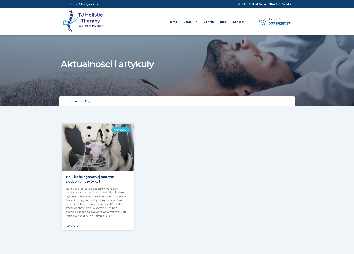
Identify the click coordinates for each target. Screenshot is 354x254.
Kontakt (238, 22)
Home (173, 22)
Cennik (209, 22)
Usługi (187, 22)
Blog (223, 22)
